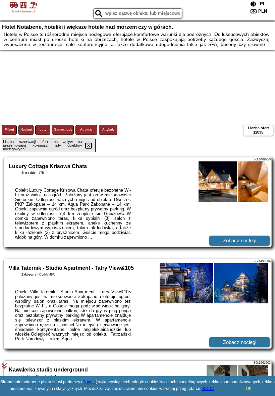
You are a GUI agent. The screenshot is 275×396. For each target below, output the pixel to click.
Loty (43, 129)
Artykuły (108, 129)
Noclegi (26, 129)
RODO (208, 388)
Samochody (63, 129)
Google (89, 382)
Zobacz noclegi (239, 240)
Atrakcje (86, 129)
